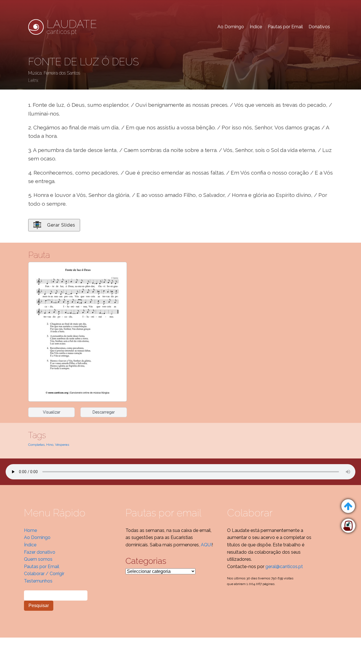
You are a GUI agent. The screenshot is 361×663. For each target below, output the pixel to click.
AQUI (206, 544)
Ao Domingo (230, 26)
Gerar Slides (61, 225)
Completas (36, 445)
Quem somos (38, 559)
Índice (256, 26)
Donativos (319, 26)
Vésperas (62, 445)
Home (30, 530)
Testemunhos (38, 581)
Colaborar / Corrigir (44, 573)
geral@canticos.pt (284, 566)
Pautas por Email (285, 26)
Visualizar (51, 412)
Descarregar (104, 412)
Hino (49, 445)
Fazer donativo (39, 552)
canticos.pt (72, 27)
